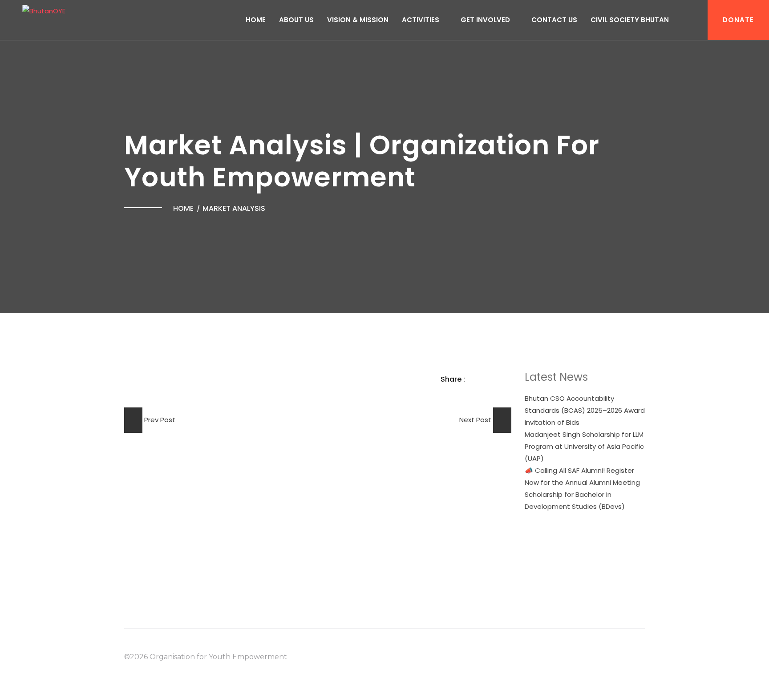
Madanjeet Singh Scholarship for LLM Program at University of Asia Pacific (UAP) (584, 446)
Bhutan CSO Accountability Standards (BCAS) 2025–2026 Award (585, 404)
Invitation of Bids (552, 422)
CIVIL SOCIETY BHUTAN (630, 19)
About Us (296, 19)
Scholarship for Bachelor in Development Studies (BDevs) (575, 500)
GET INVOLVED (485, 19)
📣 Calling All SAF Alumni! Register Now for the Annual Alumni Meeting (582, 476)
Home (256, 19)
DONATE (738, 19)
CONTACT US (554, 19)
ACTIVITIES (420, 19)
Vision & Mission (358, 19)
